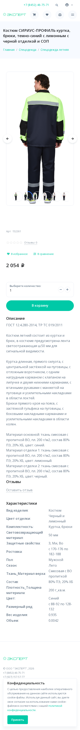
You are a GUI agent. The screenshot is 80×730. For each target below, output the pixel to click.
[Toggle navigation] (72, 14)
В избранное (19, 254)
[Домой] (14, 15)
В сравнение (46, 254)
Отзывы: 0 (30, 242)
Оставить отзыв (19, 490)
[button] (57, 5)
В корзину (40, 305)
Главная (9, 50)
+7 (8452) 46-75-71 (36, 5)
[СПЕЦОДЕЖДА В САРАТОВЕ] (40, 659)
